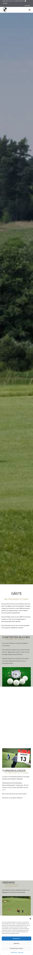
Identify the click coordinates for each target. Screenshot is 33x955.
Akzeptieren (16, 938)
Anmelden (27, 5)
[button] (30, 919)
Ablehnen (16, 943)
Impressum (20, 952)
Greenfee (8, 882)
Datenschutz (14, 952)
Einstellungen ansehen (16, 948)
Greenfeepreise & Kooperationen (12, 885)
